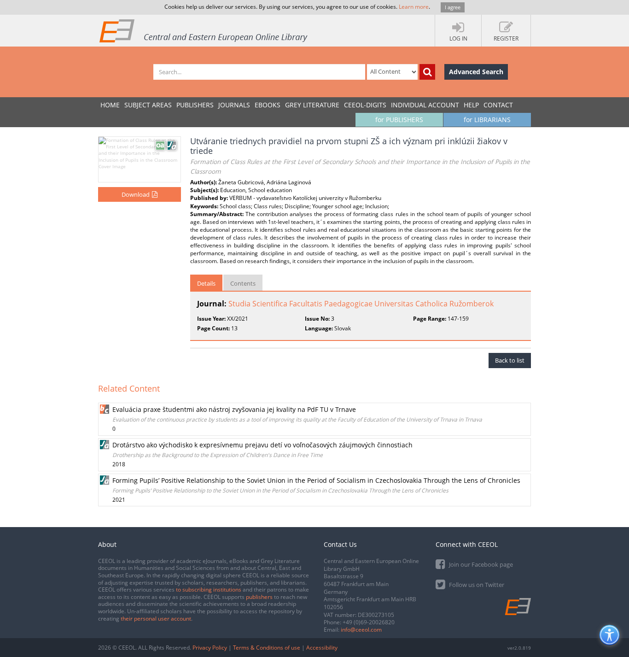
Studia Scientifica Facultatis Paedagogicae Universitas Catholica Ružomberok (361, 304)
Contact (498, 104)
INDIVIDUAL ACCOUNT (425, 104)
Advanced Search (476, 71)
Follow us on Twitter (476, 585)
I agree (452, 7)
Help (471, 104)
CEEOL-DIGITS (365, 104)
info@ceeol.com (361, 630)
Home (110, 104)
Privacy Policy (209, 647)
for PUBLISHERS (399, 119)
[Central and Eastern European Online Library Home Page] (204, 30)
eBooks (267, 104)
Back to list (509, 360)
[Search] (427, 72)
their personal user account (156, 618)
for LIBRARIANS (487, 119)
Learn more (414, 7)
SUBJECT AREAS (148, 104)
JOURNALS (234, 104)
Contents (243, 283)
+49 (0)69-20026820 (369, 622)
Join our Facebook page (480, 564)
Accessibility (322, 647)
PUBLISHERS (195, 104)
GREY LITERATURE (312, 104)
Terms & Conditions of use (266, 647)
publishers (259, 597)
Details (206, 283)
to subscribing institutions (208, 589)
